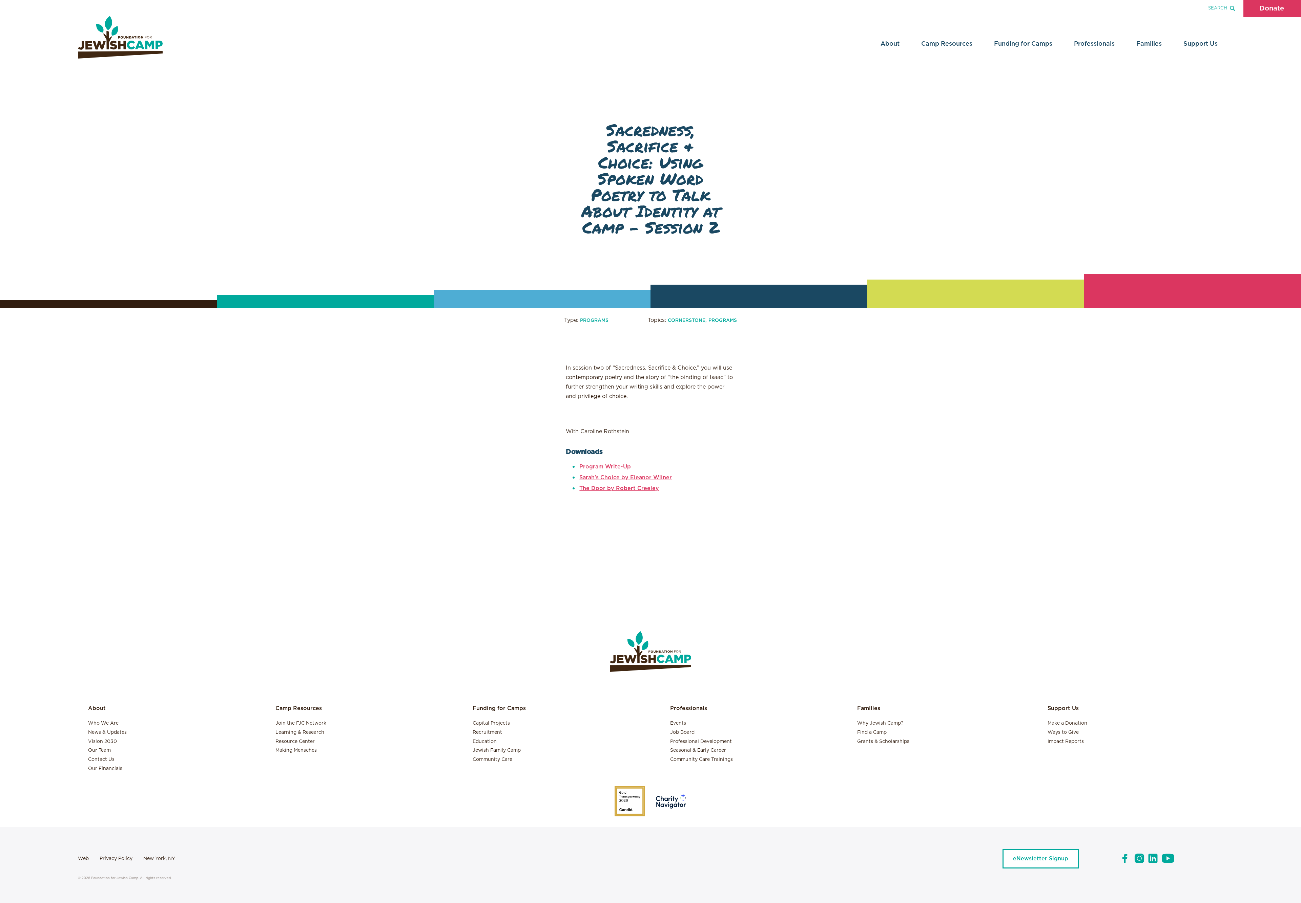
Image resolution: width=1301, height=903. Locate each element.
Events (678, 723)
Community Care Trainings (701, 759)
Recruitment (487, 732)
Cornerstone (686, 320)
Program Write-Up (605, 466)
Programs (594, 320)
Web (83, 858)
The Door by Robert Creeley (619, 488)
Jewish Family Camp (497, 750)
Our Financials (105, 768)
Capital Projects (491, 723)
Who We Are (103, 723)
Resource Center (295, 741)
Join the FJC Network (300, 723)
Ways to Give (1063, 732)
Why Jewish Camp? (880, 723)
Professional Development (701, 741)
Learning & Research (299, 732)
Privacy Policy (116, 858)
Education (485, 741)
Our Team (99, 750)
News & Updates (107, 732)
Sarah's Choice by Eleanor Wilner (625, 477)
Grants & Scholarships (883, 741)
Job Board (682, 732)
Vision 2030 (102, 741)
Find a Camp (872, 732)
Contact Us (101, 759)
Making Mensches (296, 750)
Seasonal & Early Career (698, 750)
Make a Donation (1067, 723)
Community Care (492, 759)
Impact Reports (1066, 741)
